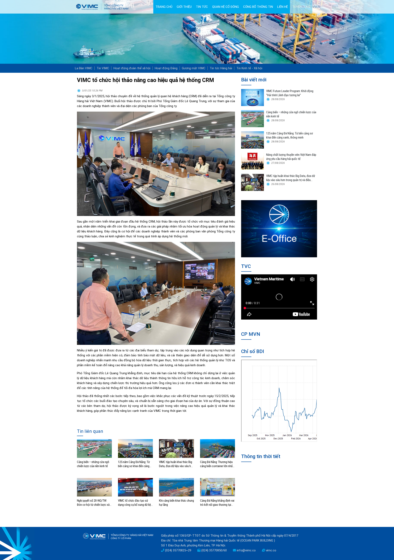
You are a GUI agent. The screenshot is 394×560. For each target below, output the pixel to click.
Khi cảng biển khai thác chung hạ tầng (176, 503)
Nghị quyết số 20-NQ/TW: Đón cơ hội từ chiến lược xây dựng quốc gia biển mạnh (94, 503)
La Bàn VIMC (83, 68)
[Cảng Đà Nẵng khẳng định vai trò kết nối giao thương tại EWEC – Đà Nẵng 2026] (217, 487)
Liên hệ (282, 7)
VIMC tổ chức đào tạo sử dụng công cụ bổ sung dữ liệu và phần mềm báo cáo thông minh (135, 503)
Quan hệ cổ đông (225, 7)
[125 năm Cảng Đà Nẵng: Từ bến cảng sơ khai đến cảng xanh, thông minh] (135, 448)
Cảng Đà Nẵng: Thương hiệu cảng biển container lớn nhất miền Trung (217, 464)
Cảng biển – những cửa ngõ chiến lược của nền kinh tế (93, 464)
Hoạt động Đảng (166, 68)
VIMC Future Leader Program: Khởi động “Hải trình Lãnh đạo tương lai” (289, 93)
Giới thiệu (184, 7)
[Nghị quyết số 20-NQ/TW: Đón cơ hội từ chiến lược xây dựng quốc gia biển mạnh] (94, 487)
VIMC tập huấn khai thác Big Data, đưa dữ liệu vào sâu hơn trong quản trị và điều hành (176, 464)
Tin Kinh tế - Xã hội (249, 68)
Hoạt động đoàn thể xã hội (131, 68)
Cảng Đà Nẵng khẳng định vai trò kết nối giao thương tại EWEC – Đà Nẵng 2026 (217, 503)
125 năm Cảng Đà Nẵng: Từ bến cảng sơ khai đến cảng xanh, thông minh (134, 464)
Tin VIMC (103, 68)
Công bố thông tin (258, 7)
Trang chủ (164, 7)
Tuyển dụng (301, 7)
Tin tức (202, 7)
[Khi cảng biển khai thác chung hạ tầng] (176, 487)
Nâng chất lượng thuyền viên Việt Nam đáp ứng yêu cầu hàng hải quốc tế (291, 157)
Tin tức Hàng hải (221, 68)
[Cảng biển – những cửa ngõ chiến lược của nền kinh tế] (94, 448)
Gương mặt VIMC (193, 68)
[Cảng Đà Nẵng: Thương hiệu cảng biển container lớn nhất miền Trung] (217, 448)
